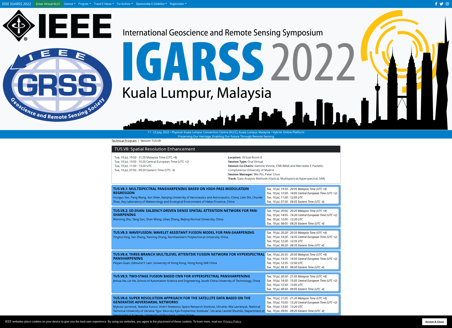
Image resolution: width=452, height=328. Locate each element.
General (68, 4)
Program (83, 4)
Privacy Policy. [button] (232, 321)
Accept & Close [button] (434, 321)
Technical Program (124, 141)
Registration (177, 4)
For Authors (123, 4)
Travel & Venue (102, 4)
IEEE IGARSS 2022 (16, 3)
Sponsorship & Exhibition (150, 4)
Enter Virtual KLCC (48, 4)
